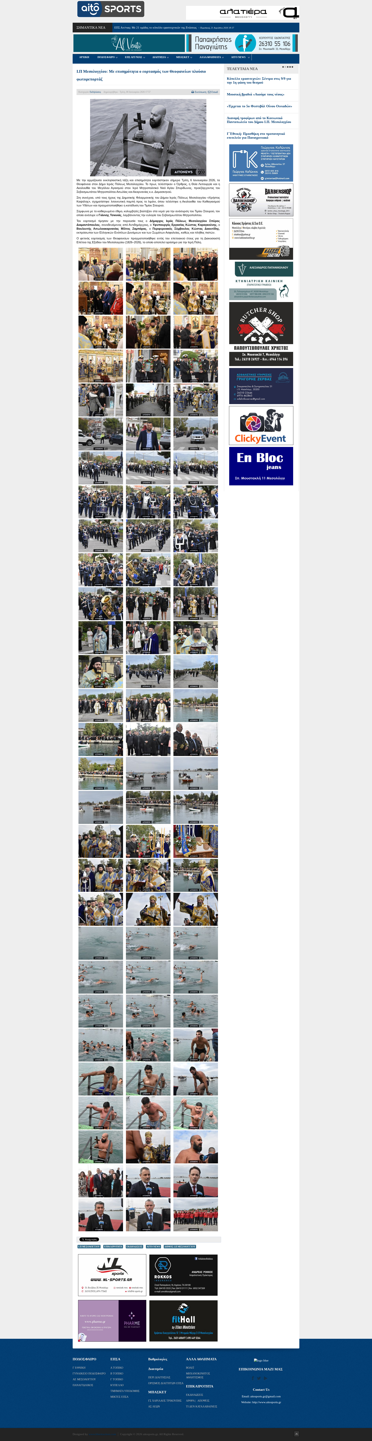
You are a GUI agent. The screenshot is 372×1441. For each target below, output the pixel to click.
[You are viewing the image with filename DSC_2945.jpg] (195, 637)
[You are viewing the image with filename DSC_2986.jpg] (148, 807)
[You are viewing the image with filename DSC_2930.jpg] (100, 569)
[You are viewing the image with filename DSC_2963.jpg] (195, 705)
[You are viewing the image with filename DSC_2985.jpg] (100, 807)
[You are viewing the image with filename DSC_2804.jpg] (100, 264)
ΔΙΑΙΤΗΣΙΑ (159, 57)
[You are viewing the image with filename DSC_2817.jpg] (100, 298)
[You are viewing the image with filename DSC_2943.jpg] (100, 637)
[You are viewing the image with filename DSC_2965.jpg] (100, 739)
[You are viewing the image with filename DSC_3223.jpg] (100, 1180)
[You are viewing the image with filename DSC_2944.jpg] (148, 637)
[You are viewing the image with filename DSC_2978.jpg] (195, 739)
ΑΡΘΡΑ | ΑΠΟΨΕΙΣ (197, 1400)
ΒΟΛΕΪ (190, 1367)
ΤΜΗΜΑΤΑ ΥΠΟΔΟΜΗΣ (125, 1391)
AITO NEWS (238, 57)
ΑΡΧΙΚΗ (84, 57)
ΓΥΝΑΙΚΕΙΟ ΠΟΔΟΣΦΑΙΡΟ (89, 1373)
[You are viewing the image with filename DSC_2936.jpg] (148, 603)
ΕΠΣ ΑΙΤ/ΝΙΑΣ (133, 57)
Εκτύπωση (200, 92)
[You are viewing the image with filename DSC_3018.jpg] (100, 875)
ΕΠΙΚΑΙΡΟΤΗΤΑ (113, 1246)
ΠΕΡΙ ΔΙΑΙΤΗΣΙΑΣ (159, 1377)
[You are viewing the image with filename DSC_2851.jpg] (100, 332)
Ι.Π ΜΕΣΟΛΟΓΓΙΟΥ (89, 1246)
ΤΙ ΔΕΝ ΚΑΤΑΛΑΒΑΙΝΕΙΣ (201, 1406)
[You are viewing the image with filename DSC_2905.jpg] (148, 366)
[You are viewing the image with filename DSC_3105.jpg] (148, 943)
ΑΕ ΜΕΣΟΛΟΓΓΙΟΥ (85, 1379)
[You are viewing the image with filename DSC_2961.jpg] (148, 705)
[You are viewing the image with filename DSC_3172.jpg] (195, 1045)
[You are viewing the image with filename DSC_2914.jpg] (100, 433)
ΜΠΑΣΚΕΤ (182, 57)
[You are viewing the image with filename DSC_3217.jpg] (195, 1146)
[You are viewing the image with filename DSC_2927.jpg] (100, 535)
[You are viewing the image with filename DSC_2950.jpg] (195, 671)
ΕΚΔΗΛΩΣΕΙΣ (134, 1246)
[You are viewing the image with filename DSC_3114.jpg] (195, 977)
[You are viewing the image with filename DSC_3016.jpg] (195, 841)
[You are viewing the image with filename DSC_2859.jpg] (148, 332)
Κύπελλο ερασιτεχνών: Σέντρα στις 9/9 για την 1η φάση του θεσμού (259, 80)
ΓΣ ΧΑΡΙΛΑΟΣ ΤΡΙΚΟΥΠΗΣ (165, 1400)
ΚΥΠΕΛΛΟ (117, 1385)
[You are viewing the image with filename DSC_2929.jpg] (195, 535)
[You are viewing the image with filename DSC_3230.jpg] (148, 1180)
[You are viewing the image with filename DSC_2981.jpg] (148, 773)
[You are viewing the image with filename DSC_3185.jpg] (195, 1079)
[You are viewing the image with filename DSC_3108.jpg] (100, 977)
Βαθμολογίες (157, 1359)
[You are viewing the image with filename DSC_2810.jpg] (195, 264)
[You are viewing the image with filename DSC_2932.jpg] (195, 569)
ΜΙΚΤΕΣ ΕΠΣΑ (119, 1396)
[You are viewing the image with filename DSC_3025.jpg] (195, 875)
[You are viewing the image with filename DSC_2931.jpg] (148, 569)
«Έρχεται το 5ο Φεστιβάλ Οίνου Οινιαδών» (259, 106)
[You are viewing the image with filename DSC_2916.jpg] (148, 433)
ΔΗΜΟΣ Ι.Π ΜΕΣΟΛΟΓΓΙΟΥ (179, 1246)
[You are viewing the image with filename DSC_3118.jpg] (100, 1011)
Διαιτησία (155, 1369)
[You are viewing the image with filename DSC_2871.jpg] (195, 332)
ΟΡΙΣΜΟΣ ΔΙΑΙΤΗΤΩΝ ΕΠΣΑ (165, 1383)
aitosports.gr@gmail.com (265, 1396)
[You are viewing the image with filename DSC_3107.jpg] (195, 943)
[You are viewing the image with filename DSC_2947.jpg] (148, 671)
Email (214, 92)
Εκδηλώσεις (95, 92)
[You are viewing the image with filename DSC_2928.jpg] (148, 535)
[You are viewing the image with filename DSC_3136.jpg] (195, 1011)
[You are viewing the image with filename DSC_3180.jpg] (100, 1079)
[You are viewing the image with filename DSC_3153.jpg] (100, 1045)
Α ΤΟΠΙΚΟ (117, 1367)
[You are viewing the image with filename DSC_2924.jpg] (100, 501)
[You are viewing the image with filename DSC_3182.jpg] (148, 1079)
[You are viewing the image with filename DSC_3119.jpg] (148, 1011)
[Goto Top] (296, 1433)
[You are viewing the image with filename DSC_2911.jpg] (148, 400)
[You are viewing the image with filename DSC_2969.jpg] (148, 739)
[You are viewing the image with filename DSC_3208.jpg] (148, 1146)
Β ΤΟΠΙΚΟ (117, 1373)
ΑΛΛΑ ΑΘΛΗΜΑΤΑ (210, 57)
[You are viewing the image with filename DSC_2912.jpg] (195, 400)
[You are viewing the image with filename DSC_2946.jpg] (100, 671)
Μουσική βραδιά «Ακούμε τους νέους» (255, 94)
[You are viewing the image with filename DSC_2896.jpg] (100, 366)
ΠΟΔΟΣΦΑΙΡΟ (106, 57)
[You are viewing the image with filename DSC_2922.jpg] (148, 467)
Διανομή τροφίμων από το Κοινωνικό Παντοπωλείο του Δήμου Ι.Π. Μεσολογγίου (259, 120)
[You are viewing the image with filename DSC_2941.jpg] (195, 603)
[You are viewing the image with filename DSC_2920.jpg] (100, 467)
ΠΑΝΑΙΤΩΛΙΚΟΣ (83, 1385)
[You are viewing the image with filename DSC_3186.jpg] (100, 1112)
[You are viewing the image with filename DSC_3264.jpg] (195, 1214)
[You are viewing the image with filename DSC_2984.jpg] (195, 773)
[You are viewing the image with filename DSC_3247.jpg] (100, 1214)
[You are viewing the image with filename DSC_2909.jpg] (195, 366)
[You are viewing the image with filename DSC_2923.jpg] (195, 467)
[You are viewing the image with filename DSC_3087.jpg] (148, 909)
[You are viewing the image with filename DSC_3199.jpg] (100, 1146)
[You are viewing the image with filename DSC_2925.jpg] (148, 501)
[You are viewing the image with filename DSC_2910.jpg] (100, 400)
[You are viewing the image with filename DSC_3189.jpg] (148, 1112)
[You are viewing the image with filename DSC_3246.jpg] (195, 1180)
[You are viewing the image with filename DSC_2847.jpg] (148, 298)
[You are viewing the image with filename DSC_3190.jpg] (195, 1112)
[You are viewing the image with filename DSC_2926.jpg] (195, 501)
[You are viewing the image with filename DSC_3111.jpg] (148, 977)
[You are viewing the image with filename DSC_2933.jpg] (100, 603)
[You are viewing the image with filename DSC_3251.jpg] (148, 1214)
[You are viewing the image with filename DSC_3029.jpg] (100, 909)
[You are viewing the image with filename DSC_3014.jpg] (148, 841)
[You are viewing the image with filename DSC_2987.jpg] (195, 807)
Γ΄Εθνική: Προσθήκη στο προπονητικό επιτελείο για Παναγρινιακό (256, 135)
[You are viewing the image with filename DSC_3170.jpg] (148, 1045)
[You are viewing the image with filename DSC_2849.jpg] (195, 298)
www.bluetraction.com (102, 1434)
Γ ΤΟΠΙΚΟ (117, 1379)
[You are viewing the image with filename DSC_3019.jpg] (148, 875)
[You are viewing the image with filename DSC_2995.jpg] (100, 841)
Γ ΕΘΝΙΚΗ (79, 1367)
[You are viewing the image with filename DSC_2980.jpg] (100, 773)
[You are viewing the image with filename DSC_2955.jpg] (100, 705)
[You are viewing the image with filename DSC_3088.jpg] (195, 909)
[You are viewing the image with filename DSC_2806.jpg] (148, 264)
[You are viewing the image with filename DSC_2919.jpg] (195, 433)
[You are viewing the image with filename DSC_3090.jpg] (100, 943)
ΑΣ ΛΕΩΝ (154, 1406)
